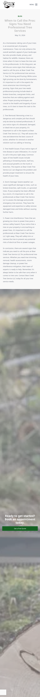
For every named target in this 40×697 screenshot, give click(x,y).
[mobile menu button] (36, 4)
